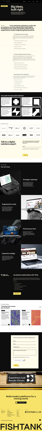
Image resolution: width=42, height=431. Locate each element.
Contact (37, 1)
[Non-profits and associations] (38, 412)
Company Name (16, 346)
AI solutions (2, 412)
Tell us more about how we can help (20, 350)
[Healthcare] (34, 412)
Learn (29, 1)
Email (24, 146)
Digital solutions (3, 411)
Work (33, 1)
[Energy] (30, 412)
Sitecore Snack (9, 413)
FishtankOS (8, 411)
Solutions (24, 1)
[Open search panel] (40, 1)
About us (18, 413)
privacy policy (27, 357)
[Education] (36, 412)
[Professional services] (28, 412)
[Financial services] (32, 412)
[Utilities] (25, 412)
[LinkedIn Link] (40, 420)
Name (14, 340)
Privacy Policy (10, 420)
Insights (18, 412)
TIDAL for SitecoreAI (10, 412)
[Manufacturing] (40, 412)
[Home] (5, 1)
